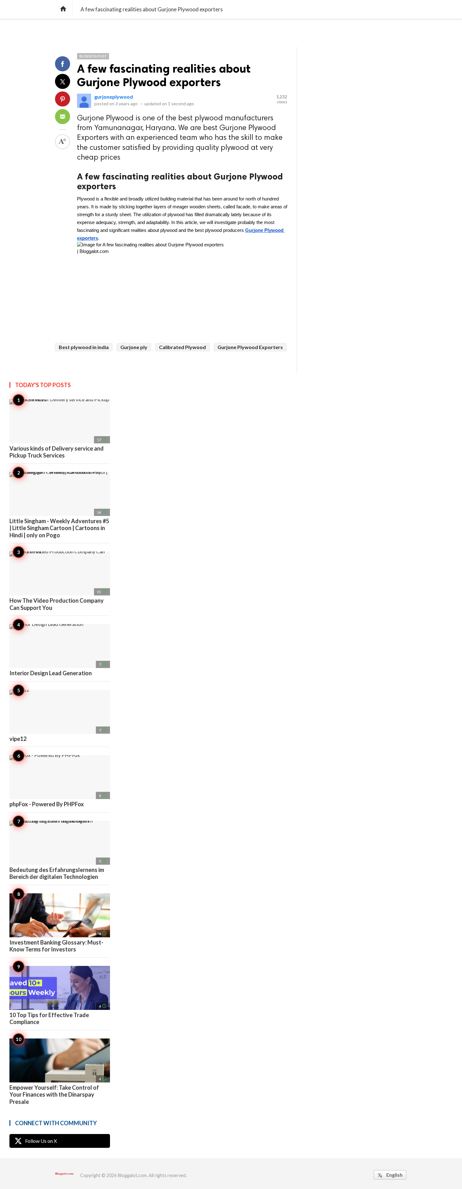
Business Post (93, 56)
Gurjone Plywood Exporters (250, 347)
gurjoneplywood (113, 97)
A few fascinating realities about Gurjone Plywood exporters (163, 75)
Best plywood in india (84, 347)
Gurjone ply (133, 347)
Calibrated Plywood (182, 347)
